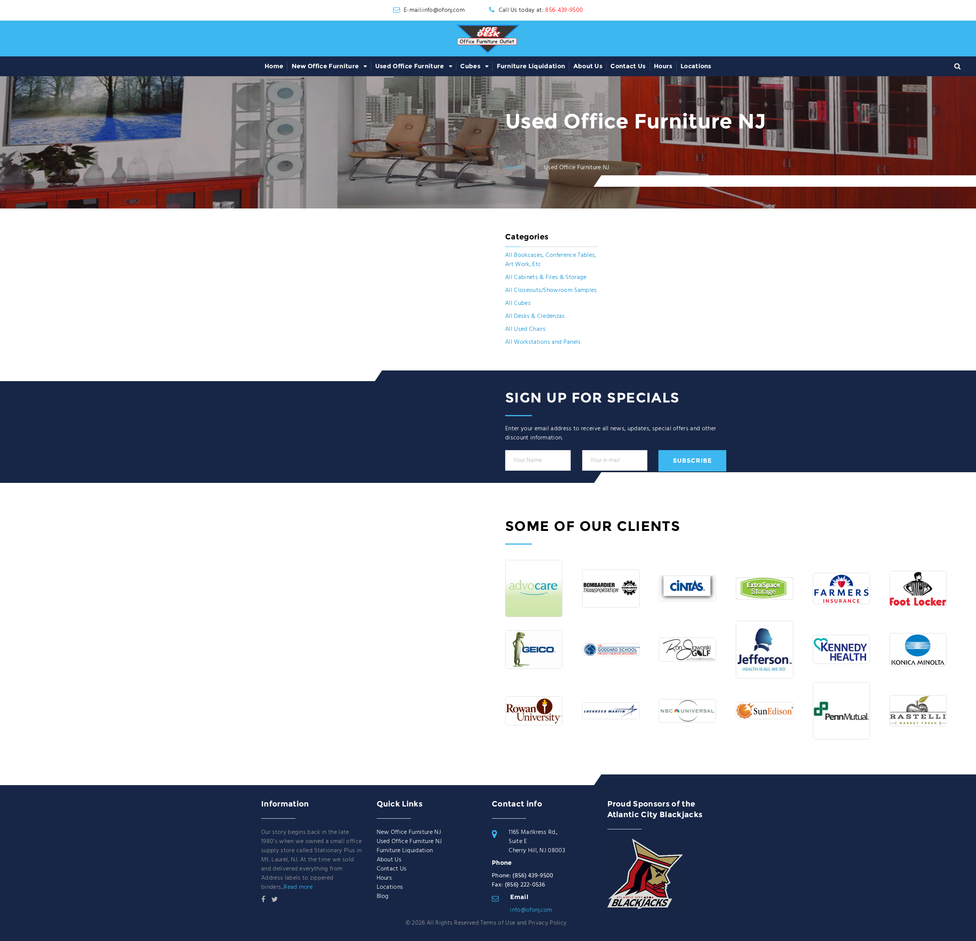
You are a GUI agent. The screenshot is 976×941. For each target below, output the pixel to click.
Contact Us (627, 66)
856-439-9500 (564, 10)
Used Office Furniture (409, 66)
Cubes (470, 66)
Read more (298, 887)
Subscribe (692, 460)
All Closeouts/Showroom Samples (551, 290)
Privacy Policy (547, 923)
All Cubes (518, 303)
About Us (588, 66)
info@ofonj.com (531, 910)
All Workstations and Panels (543, 342)
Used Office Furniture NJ (409, 841)
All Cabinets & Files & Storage (546, 277)
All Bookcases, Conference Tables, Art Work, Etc (550, 259)
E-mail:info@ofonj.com (434, 10)
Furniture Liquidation (531, 66)
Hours (663, 66)
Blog (383, 896)
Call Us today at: (541, 10)
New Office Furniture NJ (409, 832)
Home (274, 66)
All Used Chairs (525, 329)
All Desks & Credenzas (535, 316)
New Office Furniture (325, 66)
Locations (696, 66)
